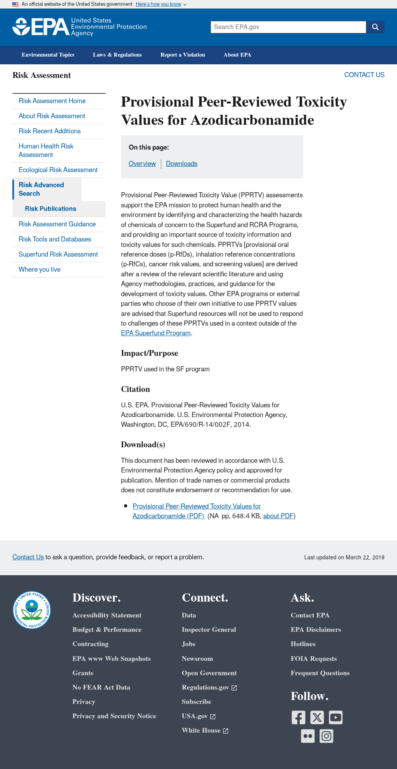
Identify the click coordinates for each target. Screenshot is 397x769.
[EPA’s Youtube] (335, 717)
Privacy (83, 702)
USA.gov (195, 716)
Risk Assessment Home (52, 101)
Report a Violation (183, 55)
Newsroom (197, 659)
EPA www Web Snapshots (111, 659)
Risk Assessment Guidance (57, 224)
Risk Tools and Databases (55, 240)
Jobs (188, 644)
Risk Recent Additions (50, 131)
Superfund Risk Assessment (58, 255)
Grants (82, 673)
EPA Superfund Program (156, 333)
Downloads (181, 164)
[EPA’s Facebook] (298, 717)
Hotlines (303, 644)
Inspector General (209, 630)
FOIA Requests (314, 659)
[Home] (79, 27)
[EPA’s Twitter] (317, 717)
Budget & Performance (107, 630)
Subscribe (196, 702)
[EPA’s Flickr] (308, 736)
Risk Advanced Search (41, 189)
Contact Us (364, 75)
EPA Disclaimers (316, 630)
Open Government (209, 673)
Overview (142, 164)
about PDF (278, 516)
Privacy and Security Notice (114, 716)
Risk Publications (50, 209)
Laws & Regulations (117, 55)
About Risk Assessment (52, 116)
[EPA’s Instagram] (326, 736)
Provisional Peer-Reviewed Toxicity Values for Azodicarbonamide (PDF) (197, 511)
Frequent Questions (320, 673)
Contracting (90, 644)
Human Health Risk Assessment (46, 151)
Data (189, 615)
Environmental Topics (48, 55)
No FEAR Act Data (101, 687)
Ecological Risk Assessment (58, 170)
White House (201, 730)
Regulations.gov (205, 687)
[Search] (375, 27)
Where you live (39, 270)
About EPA (238, 55)
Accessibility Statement (107, 615)
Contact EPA (310, 615)
